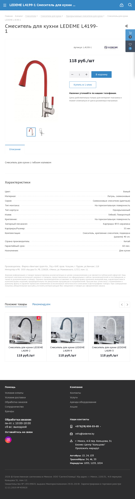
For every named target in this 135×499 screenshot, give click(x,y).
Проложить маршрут (87, 448)
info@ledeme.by (84, 433)
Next (127, 305)
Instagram (8, 439)
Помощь (10, 387)
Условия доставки (15, 397)
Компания (76, 387)
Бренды (9, 411)
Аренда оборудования (83, 402)
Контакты (75, 392)
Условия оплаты (14, 392)
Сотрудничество (14, 406)
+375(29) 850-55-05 (87, 426)
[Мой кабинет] (121, 5)
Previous (122, 305)
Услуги (74, 397)
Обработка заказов (16, 402)
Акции (73, 406)
